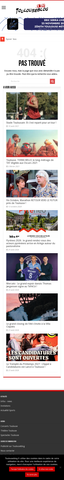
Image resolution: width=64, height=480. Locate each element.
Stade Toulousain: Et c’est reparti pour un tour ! (31, 122)
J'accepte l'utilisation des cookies (22, 469)
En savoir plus (32, 475)
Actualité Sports (8, 410)
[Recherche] (52, 81)
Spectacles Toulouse (10, 435)
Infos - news (6, 401)
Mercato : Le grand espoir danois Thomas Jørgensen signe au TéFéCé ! (28, 285)
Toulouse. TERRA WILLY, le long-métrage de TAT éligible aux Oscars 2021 (30, 161)
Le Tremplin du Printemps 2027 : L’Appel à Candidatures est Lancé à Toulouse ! (28, 365)
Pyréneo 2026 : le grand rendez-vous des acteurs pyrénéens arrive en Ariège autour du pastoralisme (30, 243)
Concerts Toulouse (9, 426)
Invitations (5, 406)
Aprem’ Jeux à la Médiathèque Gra (20, 39)
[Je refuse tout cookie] (60, 467)
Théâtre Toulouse (9, 430)
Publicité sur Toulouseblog (13, 446)
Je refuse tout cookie (46, 469)
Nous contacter (7, 450)
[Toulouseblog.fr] (32, 8)
